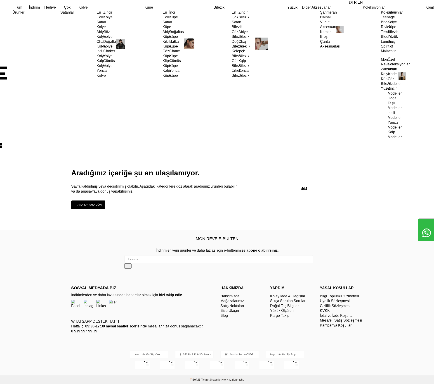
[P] (113, 304)
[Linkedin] (101, 304)
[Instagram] (88, 304)
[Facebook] (75, 304)
